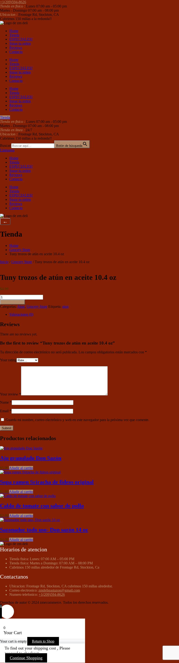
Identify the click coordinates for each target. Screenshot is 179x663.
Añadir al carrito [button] (21, 468)
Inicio (4, 262)
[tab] (94, 314)
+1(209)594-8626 (52, 594)
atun (65, 306)
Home (13, 31)
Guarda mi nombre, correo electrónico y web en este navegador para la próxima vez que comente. (77, 420)
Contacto (16, 52)
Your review (10, 394)
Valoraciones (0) (21, 314)
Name (6, 402)
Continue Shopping (26, 658)
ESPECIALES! (21, 39)
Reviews (15, 48)
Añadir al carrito (12, 302)
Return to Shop (43, 641)
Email (5, 411)
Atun (21, 306)
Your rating (8, 360)
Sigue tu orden (20, 43)
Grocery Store (19, 250)
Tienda (14, 35)
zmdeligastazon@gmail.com (59, 590)
